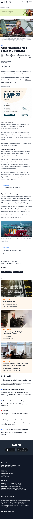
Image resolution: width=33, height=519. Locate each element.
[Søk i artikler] (10, 2)
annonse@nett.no (11, 488)
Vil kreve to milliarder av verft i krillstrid (15, 429)
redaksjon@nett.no (13, 486)
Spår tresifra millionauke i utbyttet (13, 389)
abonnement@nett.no (14, 489)
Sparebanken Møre (8, 338)
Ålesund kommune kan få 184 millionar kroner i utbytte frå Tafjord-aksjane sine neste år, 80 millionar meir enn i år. (16, 394)
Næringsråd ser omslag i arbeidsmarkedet (16, 420)
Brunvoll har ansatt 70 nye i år (12, 187)
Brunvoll (9, 271)
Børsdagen (6, 410)
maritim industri (17, 271)
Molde (3, 271)
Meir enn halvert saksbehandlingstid (14, 401)
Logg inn (22, 1)
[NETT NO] (3, 2)
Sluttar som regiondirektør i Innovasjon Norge (17, 380)
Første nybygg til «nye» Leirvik (12, 250)
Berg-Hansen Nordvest (10, 307)
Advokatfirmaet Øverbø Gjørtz (12, 370)
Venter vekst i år (8, 254)
